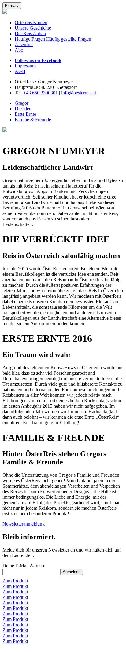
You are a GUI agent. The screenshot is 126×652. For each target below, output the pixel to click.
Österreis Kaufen (31, 22)
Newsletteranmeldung (23, 523)
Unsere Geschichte (33, 28)
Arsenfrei (24, 44)
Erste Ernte (25, 114)
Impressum (25, 65)
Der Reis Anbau (30, 33)
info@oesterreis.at (78, 92)
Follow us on (38, 60)
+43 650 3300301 (40, 92)
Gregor (21, 103)
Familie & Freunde (33, 119)
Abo (19, 50)
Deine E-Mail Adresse (23, 565)
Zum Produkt (15, 580)
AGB (20, 71)
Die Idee (23, 108)
